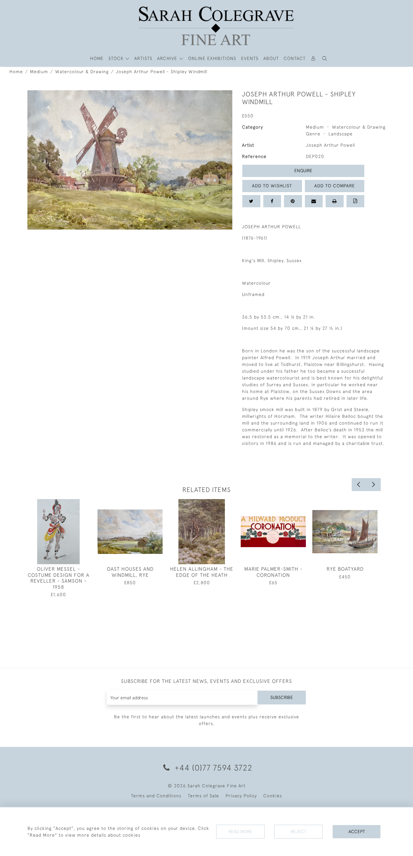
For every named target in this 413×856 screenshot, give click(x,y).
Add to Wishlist (272, 185)
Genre (313, 133)
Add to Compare (334, 185)
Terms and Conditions (156, 795)
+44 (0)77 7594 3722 (212, 767)
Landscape (340, 133)
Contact (295, 58)
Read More (240, 831)
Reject (298, 831)
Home (16, 71)
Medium (39, 71)
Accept (356, 831)
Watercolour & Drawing (82, 71)
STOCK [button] (116, 58)
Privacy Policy (241, 795)
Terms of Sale (203, 795)
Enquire (303, 170)
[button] (325, 58)
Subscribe (281, 697)
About (271, 58)
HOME (97, 58)
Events (249, 58)
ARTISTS (143, 58)
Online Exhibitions (212, 58)
